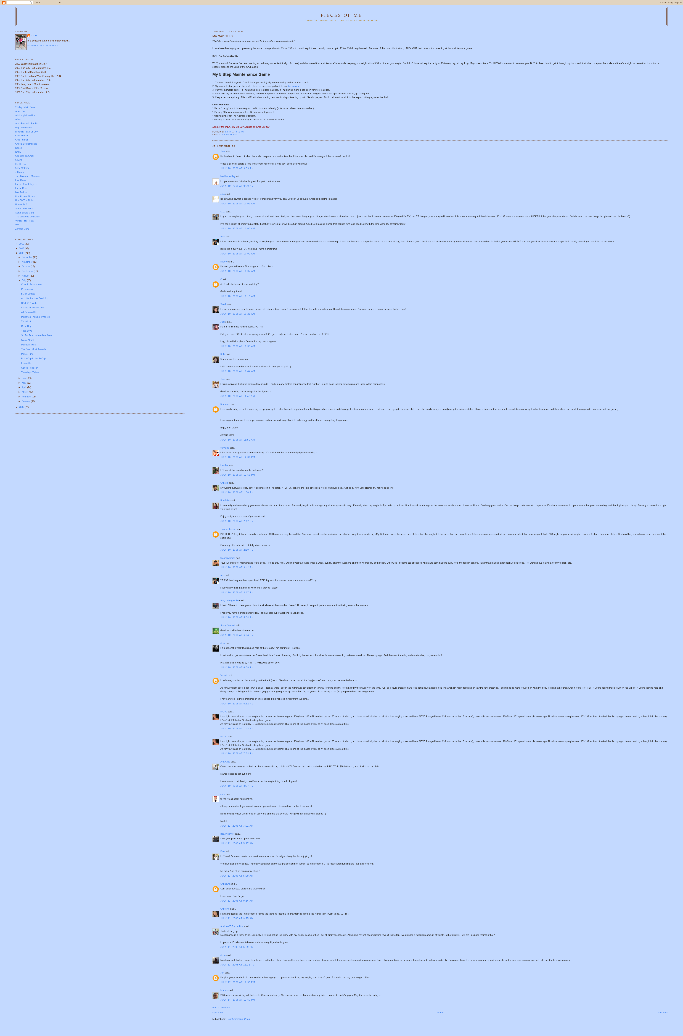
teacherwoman (227, 558)
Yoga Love (26, 330)
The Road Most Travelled (34, 349)
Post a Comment (221, 1007)
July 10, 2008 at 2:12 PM (237, 521)
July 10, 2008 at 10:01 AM (237, 203)
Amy (222, 643)
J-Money (19, 172)
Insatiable (26, 363)
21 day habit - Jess (25, 107)
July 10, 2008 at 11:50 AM (237, 439)
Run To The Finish (24, 200)
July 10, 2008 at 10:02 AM (237, 228)
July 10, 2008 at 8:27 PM (237, 786)
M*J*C (223, 711)
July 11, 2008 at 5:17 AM (236, 843)
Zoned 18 (26, 321)
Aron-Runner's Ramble (26, 123)
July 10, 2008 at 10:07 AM (237, 271)
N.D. (222, 211)
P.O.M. (34, 36)
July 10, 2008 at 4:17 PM (237, 592)
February (27, 396)
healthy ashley (227, 176)
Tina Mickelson (228, 529)
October (26, 266)
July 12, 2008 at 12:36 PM (237, 982)
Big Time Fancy (23, 127)
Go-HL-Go (20, 164)
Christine (224, 908)
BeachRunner (227, 833)
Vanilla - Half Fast (24, 220)
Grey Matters (22, 168)
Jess (223, 151)
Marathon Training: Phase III (36, 317)
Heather (224, 465)
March (25, 392)
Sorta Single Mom (24, 212)
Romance (225, 404)
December (27, 257)
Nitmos (224, 990)
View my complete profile (42, 46)
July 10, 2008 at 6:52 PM (237, 703)
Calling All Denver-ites (32, 307)
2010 (22, 244)
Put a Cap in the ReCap (33, 358)
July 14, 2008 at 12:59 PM (237, 999)
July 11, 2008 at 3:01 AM (236, 825)
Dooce (18, 148)
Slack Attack (27, 340)
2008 (22, 253)
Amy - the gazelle (229, 600)
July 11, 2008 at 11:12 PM (237, 964)
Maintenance (229, 134)
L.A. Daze (20, 180)
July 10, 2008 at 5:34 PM (237, 617)
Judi (222, 322)
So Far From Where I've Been (36, 335)
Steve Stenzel (227, 625)
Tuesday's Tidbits (30, 372)
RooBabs (225, 500)
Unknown (225, 884)
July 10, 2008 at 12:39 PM (237, 457)
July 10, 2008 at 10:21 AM (237, 314)
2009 (22, 248)
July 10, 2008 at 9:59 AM (237, 186)
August (26, 275)
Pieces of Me (341, 15)
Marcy (223, 261)
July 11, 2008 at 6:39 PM (236, 947)
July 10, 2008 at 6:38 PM (237, 667)
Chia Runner (21, 135)
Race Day (26, 326)
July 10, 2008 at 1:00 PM (237, 492)
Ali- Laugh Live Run (25, 115)
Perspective (27, 289)
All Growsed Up (29, 312)
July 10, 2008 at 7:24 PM (237, 728)
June (25, 378)
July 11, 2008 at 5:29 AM (236, 875)
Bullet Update (28, 293)
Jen (222, 972)
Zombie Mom (22, 229)
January (26, 401)
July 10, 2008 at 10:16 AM (237, 296)
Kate (222, 851)
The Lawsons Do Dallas (27, 216)
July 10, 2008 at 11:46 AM (237, 396)
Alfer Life (20, 111)
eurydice (224, 447)
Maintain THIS (28, 344)
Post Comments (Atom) (239, 1019)
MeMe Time (27, 354)
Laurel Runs (21, 188)
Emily (18, 151)
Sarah (223, 304)
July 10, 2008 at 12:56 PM (237, 474)
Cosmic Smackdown (31, 284)
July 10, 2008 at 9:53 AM (237, 168)
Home (440, 1012)
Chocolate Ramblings (26, 143)
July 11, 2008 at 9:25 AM (236, 918)
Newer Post (218, 1012)
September (28, 271)
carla (222, 794)
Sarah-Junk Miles (24, 208)
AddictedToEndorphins (231, 926)
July (24, 280)
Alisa (223, 955)
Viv (17, 224)
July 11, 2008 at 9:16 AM (236, 900)
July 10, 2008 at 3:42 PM (237, 567)
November (27, 262)
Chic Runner (21, 139)
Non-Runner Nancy (25, 196)
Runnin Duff (21, 204)
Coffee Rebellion (29, 367)
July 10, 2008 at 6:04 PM (237, 635)
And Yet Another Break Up (34, 298)
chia (222, 194)
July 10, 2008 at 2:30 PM (237, 549)
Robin (223, 354)
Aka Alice (225, 761)
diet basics (293, 86)
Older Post (662, 1012)
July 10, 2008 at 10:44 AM (237, 371)
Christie (224, 482)
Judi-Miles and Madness (27, 176)
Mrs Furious (21, 192)
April (24, 387)
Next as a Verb (28, 303)
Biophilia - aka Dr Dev (26, 131)
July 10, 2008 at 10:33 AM (237, 346)
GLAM (18, 160)
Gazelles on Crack (24, 156)
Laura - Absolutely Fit (26, 184)
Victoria (224, 675)
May (24, 382)
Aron (222, 236)
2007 (22, 407)
